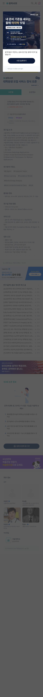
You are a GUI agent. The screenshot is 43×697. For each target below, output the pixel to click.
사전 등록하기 (22, 61)
